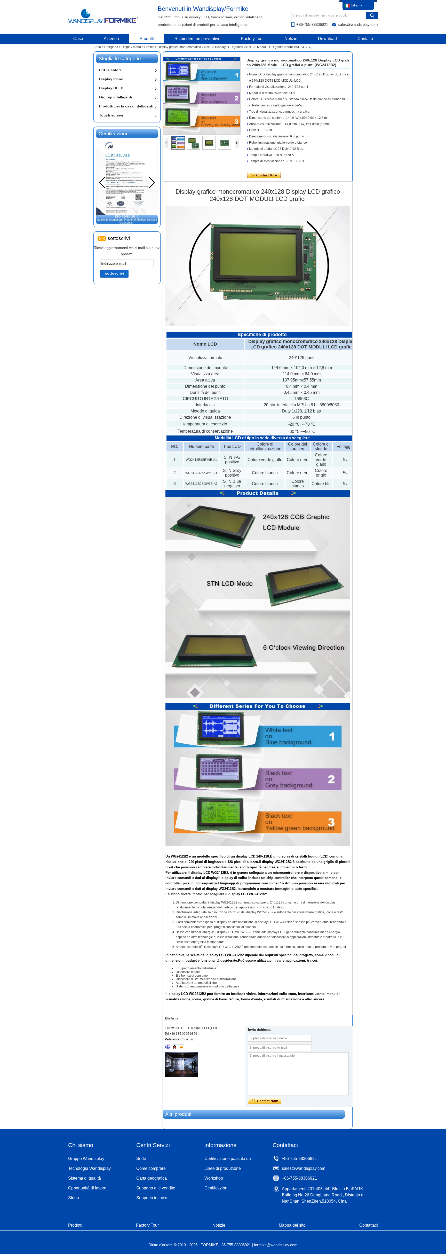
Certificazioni (216, 1188)
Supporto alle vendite (155, 1188)
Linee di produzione (222, 1168)
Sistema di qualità (84, 1178)
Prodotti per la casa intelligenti (126, 106)
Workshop (213, 1178)
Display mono (131, 47)
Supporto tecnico (151, 1198)
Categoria (111, 47)
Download (327, 38)
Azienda (111, 38)
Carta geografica (151, 1178)
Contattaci (368, 1225)
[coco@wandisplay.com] (181, 1047)
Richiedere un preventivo (197, 38)
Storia (73, 1198)
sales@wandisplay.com (358, 24)
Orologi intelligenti (115, 97)
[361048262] (174, 1047)
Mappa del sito (292, 1225)
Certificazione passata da (227, 1158)
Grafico (149, 47)
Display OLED (111, 88)
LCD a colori (110, 70)
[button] (151, 182)
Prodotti (147, 38)
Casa (78, 38)
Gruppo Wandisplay (86, 1158)
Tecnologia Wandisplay (89, 1168)
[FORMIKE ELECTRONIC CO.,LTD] (103, 23)
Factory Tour (252, 38)
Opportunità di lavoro (87, 1188)
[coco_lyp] (167, 1047)
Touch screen (111, 115)
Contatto (365, 38)
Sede (141, 1158)
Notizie (290, 38)
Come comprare (151, 1168)
